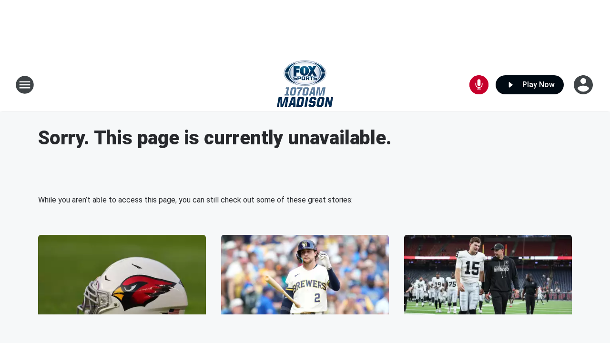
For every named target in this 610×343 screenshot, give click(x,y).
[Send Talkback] (478, 84)
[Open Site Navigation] (24, 84)
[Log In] (584, 84)
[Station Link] (305, 85)
